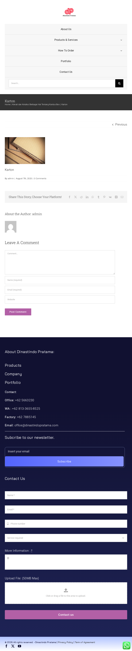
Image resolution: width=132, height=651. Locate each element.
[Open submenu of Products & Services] (121, 40)
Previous (121, 124)
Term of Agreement (85, 642)
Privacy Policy (65, 642)
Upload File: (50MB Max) (22, 578)
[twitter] (12, 646)
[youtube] (19, 646)
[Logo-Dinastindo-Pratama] (69, 9)
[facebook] (6, 646)
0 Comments (40, 178)
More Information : (19, 551)
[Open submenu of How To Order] (121, 50)
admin (11, 178)
